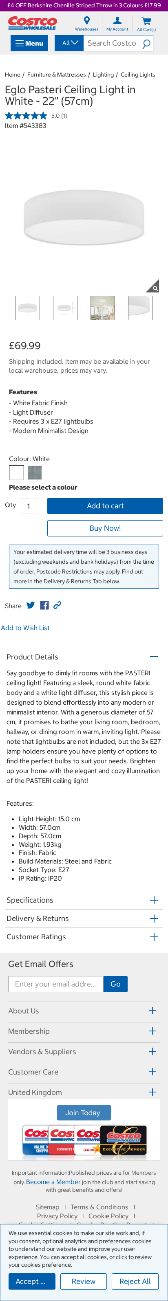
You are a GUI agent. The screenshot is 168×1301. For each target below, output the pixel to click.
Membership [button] (29, 1031)
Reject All (135, 1281)
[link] (30, 605)
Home (12, 74)
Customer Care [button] (33, 1072)
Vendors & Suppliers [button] (42, 1051)
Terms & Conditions (99, 1207)
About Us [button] (23, 1010)
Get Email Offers (40, 963)
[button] (147, 43)
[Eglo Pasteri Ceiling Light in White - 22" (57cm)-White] (16, 472)
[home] (32, 23)
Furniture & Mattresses (56, 74)
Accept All (32, 1281)
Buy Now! (105, 528)
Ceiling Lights (138, 74)
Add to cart (105, 505)
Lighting (103, 74)
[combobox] (68, 42)
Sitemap (48, 1207)
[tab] (84, 1011)
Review (83, 1281)
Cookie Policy (108, 1216)
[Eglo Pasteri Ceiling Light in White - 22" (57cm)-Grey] (34, 472)
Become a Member (53, 1182)
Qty (10, 505)
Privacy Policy (57, 1216)
